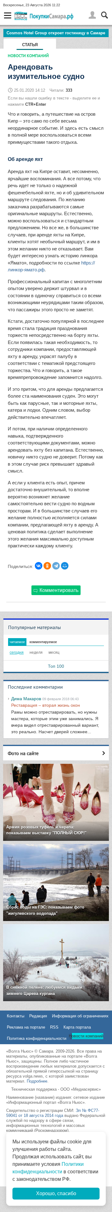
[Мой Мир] (64, 566)
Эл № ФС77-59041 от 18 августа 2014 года (52, 1113)
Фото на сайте (23, 753)
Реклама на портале (26, 1027)
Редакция (38, 1016)
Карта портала (77, 1027)
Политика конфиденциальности (36, 1038)
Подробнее (37, 1081)
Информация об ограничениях (80, 1016)
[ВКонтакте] (38, 566)
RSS (54, 1027)
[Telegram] (56, 566)
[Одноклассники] (47, 566)
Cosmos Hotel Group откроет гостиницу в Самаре (56, 33)
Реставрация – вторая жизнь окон (45, 705)
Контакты (15, 1016)
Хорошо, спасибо (56, 1193)
